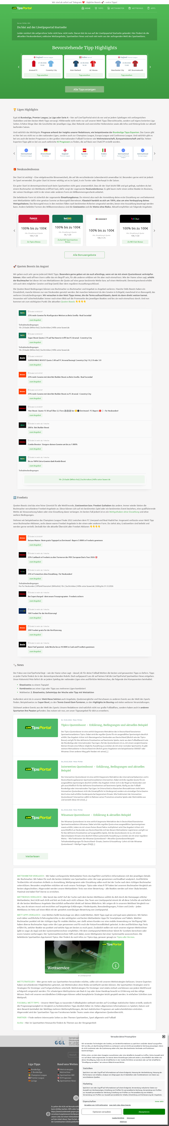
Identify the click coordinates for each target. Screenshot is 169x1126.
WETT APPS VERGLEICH (28, 914)
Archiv (20, 1022)
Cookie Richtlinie (118, 1118)
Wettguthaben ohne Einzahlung (124, 511)
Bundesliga (35, 1069)
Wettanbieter (117, 8)
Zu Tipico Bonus (33, 242)
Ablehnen (123, 1121)
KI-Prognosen (65, 1078)
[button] (163, 1036)
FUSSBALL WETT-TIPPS (28, 1002)
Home (87, 8)
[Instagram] (76, 1098)
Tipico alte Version (125, 937)
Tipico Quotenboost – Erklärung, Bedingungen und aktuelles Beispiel (104, 725)
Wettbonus (137, 8)
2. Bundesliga (36, 1072)
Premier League (37, 1078)
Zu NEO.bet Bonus (135, 242)
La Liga (34, 1080)
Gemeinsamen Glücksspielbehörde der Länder (72, 1121)
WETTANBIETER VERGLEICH (30, 875)
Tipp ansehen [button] (42, 75)
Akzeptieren (144, 1111)
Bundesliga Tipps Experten (126, 132)
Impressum (131, 1118)
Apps (152, 8)
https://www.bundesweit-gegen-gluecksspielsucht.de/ (72, 1111)
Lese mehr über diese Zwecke (120, 1105)
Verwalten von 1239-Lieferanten (96, 1105)
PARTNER (21, 1017)
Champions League (39, 1075)
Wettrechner (65, 1072)
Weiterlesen (33, 856)
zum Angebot (35, 320)
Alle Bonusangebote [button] (84, 254)
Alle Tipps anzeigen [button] (85, 89)
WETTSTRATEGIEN (26, 981)
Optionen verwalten (102, 1111)
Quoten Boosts (68, 301)
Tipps (100, 8)
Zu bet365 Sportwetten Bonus (68, 241)
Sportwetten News (68, 1080)
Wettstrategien (66, 1069)
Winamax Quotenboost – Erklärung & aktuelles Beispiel (96, 815)
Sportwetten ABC (67, 1075)
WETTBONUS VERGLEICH (29, 896)
